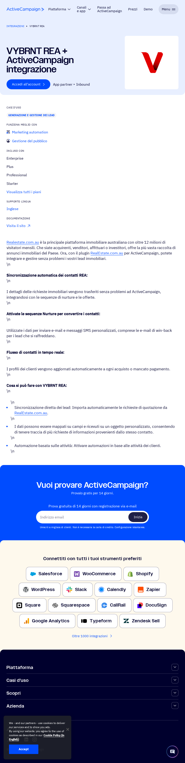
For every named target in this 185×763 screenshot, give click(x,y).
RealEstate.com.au (106, 253)
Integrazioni (15, 26)
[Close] (68, 729)
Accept (24, 749)
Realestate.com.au (23, 242)
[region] (37, 737)
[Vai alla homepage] (25, 9)
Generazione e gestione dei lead (31, 115)
